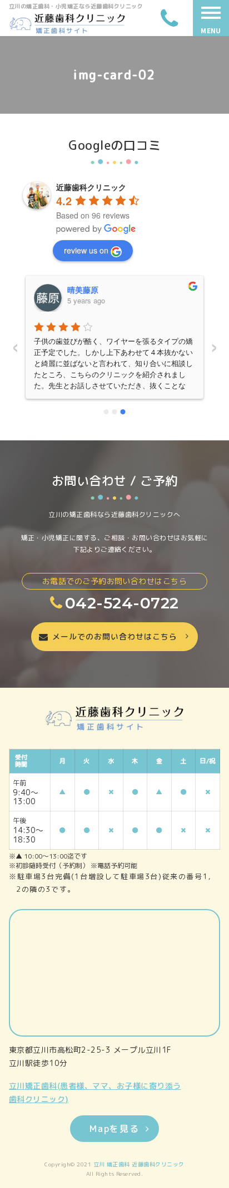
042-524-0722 (121, 602)
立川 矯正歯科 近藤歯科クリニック (139, 1164)
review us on (86, 250)
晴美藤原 (82, 289)
